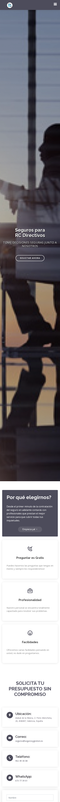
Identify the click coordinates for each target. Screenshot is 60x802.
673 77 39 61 (21, 780)
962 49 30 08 (21, 760)
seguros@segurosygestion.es (29, 741)
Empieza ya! (29, 529)
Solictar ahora (30, 258)
